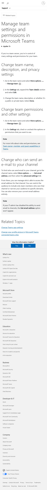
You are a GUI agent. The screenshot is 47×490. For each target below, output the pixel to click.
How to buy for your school (10, 344)
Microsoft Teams (7, 384)
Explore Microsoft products (10, 279)
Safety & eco (6, 486)
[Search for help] (8, 3)
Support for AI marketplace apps (12, 413)
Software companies (8, 424)
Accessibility (6, 460)
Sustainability (6, 464)
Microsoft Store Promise (9, 315)
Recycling (14, 486)
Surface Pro (6, 257)
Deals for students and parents (11, 351)
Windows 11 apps (7, 283)
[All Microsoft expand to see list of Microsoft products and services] (3, 3)
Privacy (22, 482)
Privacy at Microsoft (8, 449)
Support (5, 8)
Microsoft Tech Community (10, 416)
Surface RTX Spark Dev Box (10, 268)
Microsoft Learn (7, 409)
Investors (5, 453)
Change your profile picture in (13, 232)
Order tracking (7, 308)
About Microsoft (7, 442)
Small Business (7, 391)
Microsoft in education (9, 330)
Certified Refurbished (8, 312)
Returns (5, 304)
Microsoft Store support (9, 301)
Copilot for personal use (9, 276)
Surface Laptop (7, 261)
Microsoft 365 (6, 377)
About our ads (22, 486)
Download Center (7, 297)
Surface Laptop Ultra (8, 265)
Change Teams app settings (12, 227)
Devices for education (9, 333)
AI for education (7, 355)
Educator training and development (12, 348)
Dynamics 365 (6, 373)
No (30, 245)
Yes (16, 245)
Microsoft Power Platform (10, 380)
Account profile (7, 293)
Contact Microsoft (14, 482)
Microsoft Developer (8, 405)
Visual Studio (6, 427)
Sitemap (5, 482)
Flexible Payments (8, 319)
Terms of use (29, 482)
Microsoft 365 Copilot (9, 388)
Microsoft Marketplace (9, 420)
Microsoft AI (6, 366)
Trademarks (37, 482)
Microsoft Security (8, 369)
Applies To (6, 46)
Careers (5, 438)
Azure (4, 402)
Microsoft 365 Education (9, 341)
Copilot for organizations (9, 272)
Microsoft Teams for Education (11, 337)
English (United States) (12, 470)
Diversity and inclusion (9, 456)
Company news (7, 445)
